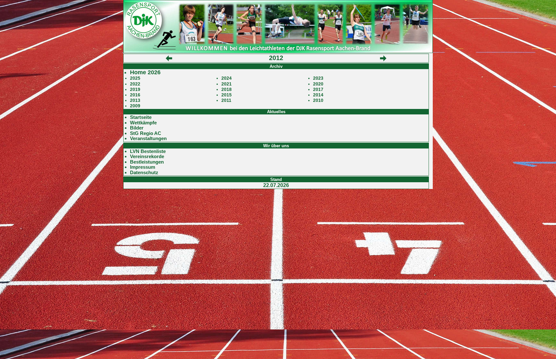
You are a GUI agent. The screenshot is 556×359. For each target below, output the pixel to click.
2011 (226, 100)
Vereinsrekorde (147, 156)
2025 (135, 78)
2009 (135, 105)
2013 (135, 100)
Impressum (142, 167)
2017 (318, 89)
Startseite (141, 117)
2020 (318, 84)
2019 (135, 89)
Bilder (137, 127)
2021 (226, 84)
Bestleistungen (147, 162)
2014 (318, 95)
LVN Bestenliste (148, 151)
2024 (226, 78)
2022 (135, 84)
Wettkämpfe (143, 122)
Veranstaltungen (148, 138)
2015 (226, 95)
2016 (135, 95)
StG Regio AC (145, 133)
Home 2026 (145, 72)
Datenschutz (144, 172)
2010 (318, 100)
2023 (318, 78)
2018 (226, 89)
